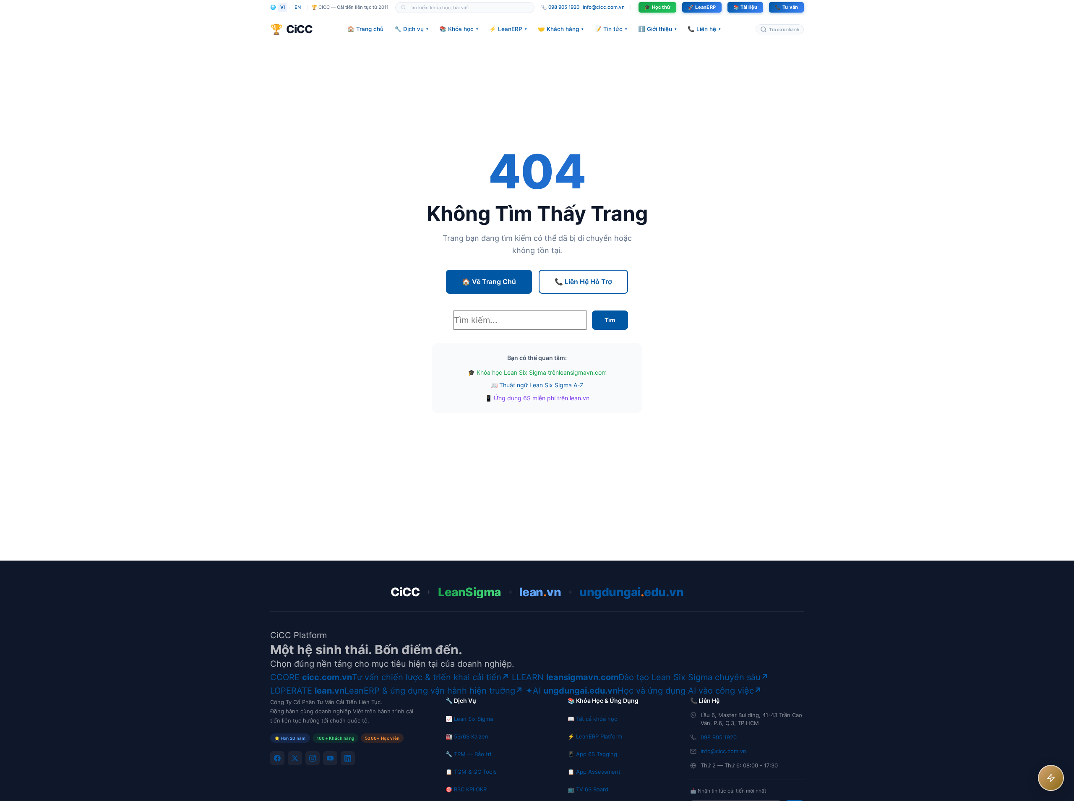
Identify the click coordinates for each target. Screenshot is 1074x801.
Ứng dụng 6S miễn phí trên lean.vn (541, 398)
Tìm (610, 320)
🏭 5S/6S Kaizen (467, 736)
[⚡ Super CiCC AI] (1051, 778)
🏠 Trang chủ (365, 29)
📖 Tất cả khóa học (592, 718)
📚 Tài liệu (745, 7)
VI (282, 7)
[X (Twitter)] (295, 758)
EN (298, 7)
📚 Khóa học (458, 29)
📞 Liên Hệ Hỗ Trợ (583, 281)
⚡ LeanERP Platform (595, 736)
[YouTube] (330, 758)
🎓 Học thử (657, 7)
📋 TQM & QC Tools (471, 771)
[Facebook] (277, 758)
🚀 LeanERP (702, 7)
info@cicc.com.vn (604, 7)
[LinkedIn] (348, 758)
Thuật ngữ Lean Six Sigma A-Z (541, 385)
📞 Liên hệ (704, 29)
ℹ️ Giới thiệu (657, 29)
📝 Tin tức (610, 29)
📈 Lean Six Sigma (469, 718)
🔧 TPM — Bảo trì (468, 754)
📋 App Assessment (594, 771)
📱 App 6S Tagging (592, 754)
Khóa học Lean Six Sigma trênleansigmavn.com (542, 372)
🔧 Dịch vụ (411, 29)
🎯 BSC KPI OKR (466, 789)
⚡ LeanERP (508, 29)
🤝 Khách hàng (561, 29)
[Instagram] (312, 758)
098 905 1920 (719, 737)
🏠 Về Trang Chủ (489, 281)
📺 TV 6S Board (588, 789)
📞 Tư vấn (786, 7)
